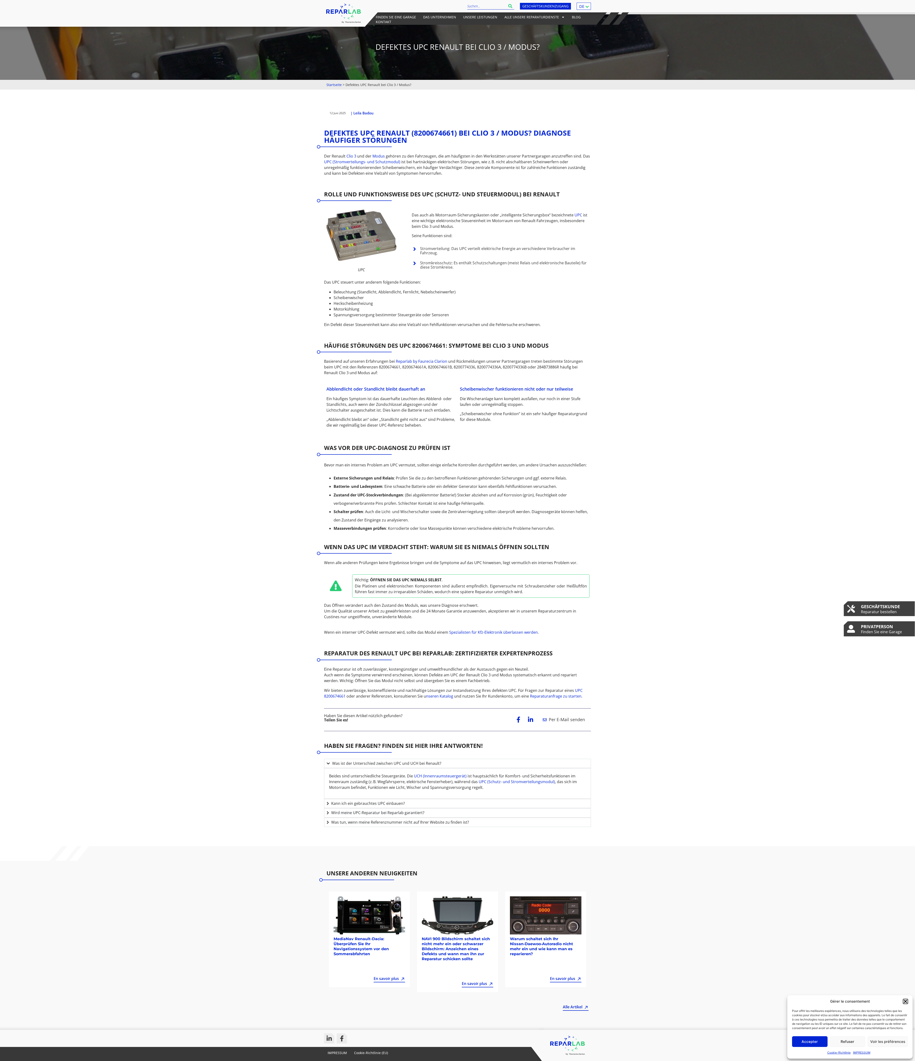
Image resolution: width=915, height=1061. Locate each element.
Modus (379, 156)
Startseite (334, 84)
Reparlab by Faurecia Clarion (421, 361)
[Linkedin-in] (329, 1038)
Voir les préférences (887, 1041)
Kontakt (383, 22)
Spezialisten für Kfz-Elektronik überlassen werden (493, 632)
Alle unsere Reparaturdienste (531, 17)
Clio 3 (351, 156)
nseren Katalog (439, 696)
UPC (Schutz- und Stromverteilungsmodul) (517, 781)
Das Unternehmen (439, 17)
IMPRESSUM (861, 1052)
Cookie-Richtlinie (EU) (371, 1053)
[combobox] (486, 6)
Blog (576, 17)
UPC (578, 215)
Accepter (810, 1041)
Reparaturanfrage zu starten (555, 696)
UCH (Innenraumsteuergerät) (440, 776)
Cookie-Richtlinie (839, 1052)
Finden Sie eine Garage (396, 17)
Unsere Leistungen (480, 17)
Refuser (847, 1041)
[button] (905, 1001)
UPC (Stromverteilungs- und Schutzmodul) (362, 161)
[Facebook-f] (342, 1038)
